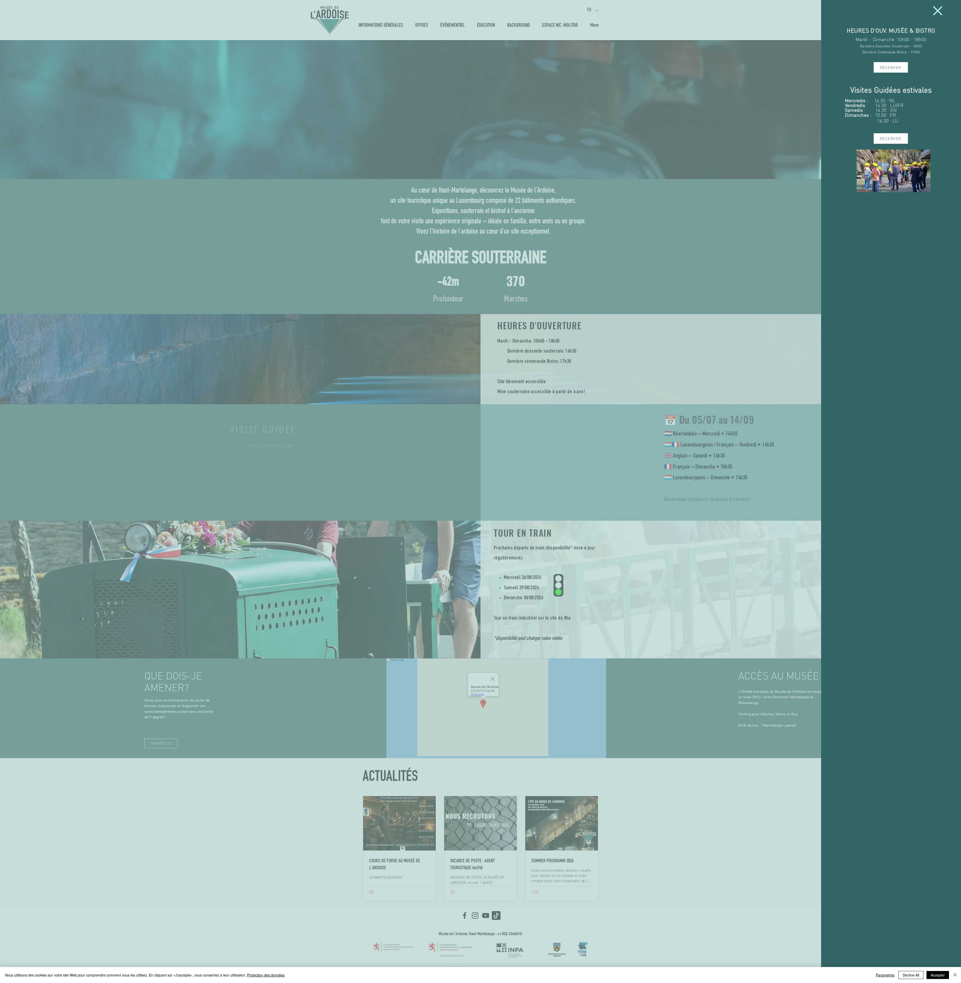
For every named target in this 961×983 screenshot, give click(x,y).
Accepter (938, 974)
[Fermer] (955, 975)
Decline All (911, 974)
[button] (937, 11)
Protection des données (266, 974)
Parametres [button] (885, 974)
